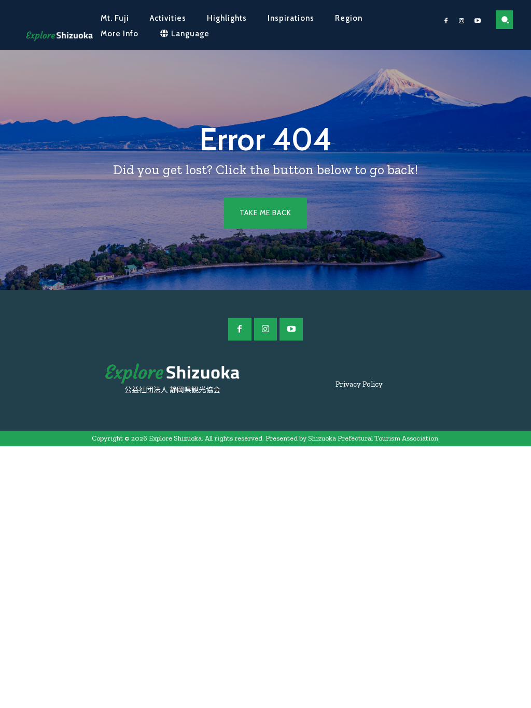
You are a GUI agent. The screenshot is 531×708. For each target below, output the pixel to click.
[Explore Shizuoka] (59, 36)
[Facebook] (446, 21)
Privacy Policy (359, 384)
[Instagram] (461, 21)
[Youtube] (477, 21)
